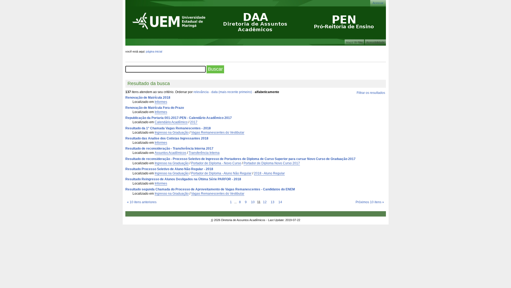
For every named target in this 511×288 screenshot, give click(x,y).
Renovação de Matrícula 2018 (147, 97)
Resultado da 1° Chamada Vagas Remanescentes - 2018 (168, 128)
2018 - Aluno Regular (269, 173)
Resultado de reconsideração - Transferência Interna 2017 (169, 148)
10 (253, 202)
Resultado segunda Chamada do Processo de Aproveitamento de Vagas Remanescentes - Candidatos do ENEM (210, 189)
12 (265, 202)
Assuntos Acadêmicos (170, 153)
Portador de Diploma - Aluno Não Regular (221, 173)
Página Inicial (154, 51)
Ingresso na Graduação (172, 132)
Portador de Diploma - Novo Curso (216, 163)
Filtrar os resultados (371, 93)
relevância (201, 92)
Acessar (378, 3)
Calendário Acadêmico (171, 122)
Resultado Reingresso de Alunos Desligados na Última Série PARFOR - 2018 (183, 179)
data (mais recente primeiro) (231, 92)
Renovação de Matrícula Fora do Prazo (154, 108)
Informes (161, 102)
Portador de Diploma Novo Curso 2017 (272, 163)
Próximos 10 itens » (370, 202)
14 (280, 202)
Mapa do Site (354, 42)
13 (272, 202)
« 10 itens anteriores (141, 202)
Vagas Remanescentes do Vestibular (217, 132)
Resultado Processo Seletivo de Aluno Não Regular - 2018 (169, 169)
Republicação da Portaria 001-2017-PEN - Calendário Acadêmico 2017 (178, 118)
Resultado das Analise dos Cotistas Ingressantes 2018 (166, 138)
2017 (193, 122)
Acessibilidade (375, 42)
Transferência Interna (204, 153)
